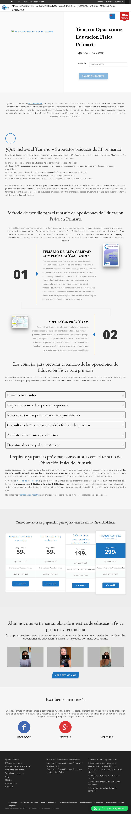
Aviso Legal (13, 803)
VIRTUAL (124, 16)
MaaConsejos (11, 783)
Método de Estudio (13, 763)
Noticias (8, 780)
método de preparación (27, 481)
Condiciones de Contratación (91, 803)
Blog (7, 776)
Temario (81, 63)
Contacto (9, 786)
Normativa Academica (68, 803)
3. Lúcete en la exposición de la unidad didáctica (105, 770)
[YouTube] (15, 2)
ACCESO (100, 2)
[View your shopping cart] (112, 16)
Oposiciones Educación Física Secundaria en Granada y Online (64, 770)
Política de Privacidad (29, 803)
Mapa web (13, 806)
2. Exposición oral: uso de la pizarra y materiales (104, 783)
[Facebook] (4, 2)
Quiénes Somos (12, 759)
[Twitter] (8, 2)
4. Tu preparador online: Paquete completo (102, 789)
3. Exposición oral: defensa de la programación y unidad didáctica (102, 764)
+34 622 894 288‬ (37, 2)
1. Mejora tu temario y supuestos (102, 759)
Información (20, 584)
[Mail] (19, 2)
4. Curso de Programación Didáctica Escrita (103, 777)
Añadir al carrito (93, 76)
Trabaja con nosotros (14, 773)
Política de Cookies (48, 803)
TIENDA (109, 2)
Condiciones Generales (115, 803)
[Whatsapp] (11, 2)
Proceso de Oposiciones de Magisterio (63, 759)
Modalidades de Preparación (17, 766)
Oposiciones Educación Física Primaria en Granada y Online (65, 764)
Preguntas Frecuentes (14, 770)
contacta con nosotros (30, 495)
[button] (109, 808)
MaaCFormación (35, 103)
